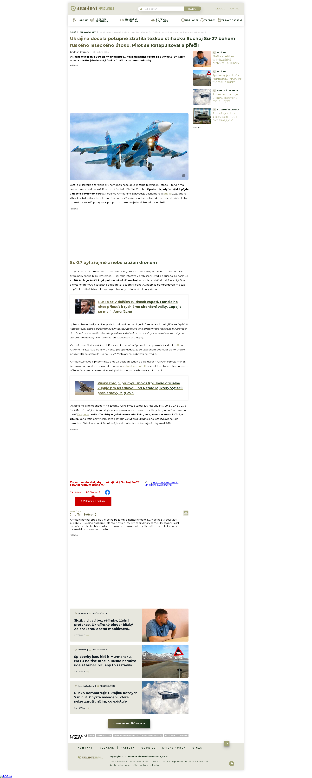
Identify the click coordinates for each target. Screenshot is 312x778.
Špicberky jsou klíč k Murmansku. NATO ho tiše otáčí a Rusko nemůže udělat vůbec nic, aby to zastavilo (105, 661)
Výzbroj (210, 20)
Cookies (148, 748)
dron (91, 736)
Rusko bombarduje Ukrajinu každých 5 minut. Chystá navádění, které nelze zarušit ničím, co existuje (105, 697)
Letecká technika (102, 20)
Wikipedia (83, 414)
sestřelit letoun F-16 (134, 366)
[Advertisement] (129, 89)
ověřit (177, 345)
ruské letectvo (104, 736)
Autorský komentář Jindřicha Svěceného (161, 483)
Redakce (107, 748)
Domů (73, 32)
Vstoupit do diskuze (94, 501)
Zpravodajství (231, 20)
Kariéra (128, 748)
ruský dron (170, 736)
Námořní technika (131, 20)
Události (191, 20)
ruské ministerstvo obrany (126, 736)
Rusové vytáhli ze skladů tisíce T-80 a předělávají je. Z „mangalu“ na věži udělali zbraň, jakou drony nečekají (225, 122)
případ (167, 193)
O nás (197, 748)
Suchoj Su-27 (184, 736)
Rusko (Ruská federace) (152, 736)
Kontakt (85, 748)
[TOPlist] (6, 776)
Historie (83, 20)
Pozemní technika (162, 20)
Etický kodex (174, 748)
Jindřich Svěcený (79, 52)
